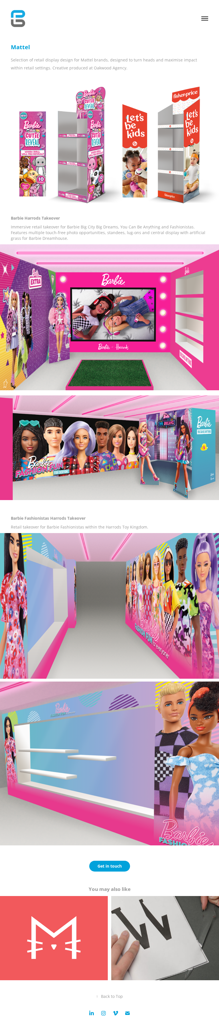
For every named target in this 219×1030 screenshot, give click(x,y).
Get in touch (110, 866)
